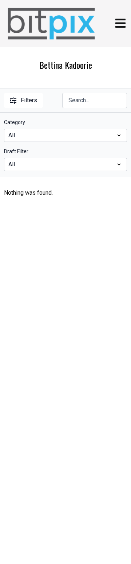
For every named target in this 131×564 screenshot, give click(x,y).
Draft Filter (16, 151)
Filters (29, 100)
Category (14, 122)
